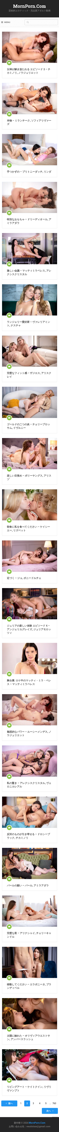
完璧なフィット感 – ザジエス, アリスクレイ (29, 374)
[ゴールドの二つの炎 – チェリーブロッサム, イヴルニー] (29, 402)
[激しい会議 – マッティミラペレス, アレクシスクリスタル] (29, 248)
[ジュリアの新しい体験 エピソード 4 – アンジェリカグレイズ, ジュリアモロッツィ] (29, 603)
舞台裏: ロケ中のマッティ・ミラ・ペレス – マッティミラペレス (29, 682)
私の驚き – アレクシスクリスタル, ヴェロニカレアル (29, 784)
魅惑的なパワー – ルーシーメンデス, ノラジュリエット (29, 733)
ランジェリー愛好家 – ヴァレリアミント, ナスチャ (28, 323)
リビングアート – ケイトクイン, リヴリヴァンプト (29, 1088)
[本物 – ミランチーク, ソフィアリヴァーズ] (29, 98)
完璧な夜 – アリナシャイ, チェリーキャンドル (29, 934)
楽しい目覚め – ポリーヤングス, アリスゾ (29, 477)
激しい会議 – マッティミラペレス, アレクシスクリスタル (29, 272)
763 (54, 1103)
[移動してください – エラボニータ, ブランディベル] (29, 962)
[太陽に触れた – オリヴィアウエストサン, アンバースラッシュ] (29, 1013)
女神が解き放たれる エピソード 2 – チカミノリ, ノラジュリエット (28, 70)
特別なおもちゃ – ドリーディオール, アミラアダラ (29, 221)
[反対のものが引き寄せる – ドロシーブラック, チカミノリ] (29, 812)
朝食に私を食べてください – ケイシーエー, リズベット (28, 528)
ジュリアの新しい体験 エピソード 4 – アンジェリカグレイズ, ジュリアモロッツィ (29, 629)
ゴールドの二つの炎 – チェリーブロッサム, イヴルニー (28, 426)
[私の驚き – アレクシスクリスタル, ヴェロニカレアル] (29, 761)
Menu (7, 22)
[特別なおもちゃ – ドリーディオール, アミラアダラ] (29, 197)
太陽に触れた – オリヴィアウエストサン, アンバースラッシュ (28, 1037)
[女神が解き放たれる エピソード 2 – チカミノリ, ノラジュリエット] (29, 47)
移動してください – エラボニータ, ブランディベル (29, 986)
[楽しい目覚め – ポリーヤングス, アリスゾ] (29, 453)
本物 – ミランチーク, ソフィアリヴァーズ (29, 122)
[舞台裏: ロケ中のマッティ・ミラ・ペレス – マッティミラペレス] (29, 658)
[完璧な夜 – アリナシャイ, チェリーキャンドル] (29, 911)
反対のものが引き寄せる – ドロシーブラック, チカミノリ (28, 835)
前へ (10, 1103)
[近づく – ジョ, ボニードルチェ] (29, 556)
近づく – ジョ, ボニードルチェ (24, 578)
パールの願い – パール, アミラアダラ (28, 885)
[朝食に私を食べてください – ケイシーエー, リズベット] (29, 504)
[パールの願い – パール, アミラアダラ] (29, 863)
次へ (48, 1111)
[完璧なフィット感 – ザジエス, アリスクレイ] (29, 351)
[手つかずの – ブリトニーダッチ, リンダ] (29, 149)
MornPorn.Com (29, 6)
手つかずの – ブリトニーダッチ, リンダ (29, 171)
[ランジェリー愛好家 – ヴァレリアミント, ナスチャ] (29, 299)
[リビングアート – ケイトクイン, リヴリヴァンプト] (29, 1064)
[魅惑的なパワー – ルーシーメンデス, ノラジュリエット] (29, 709)
